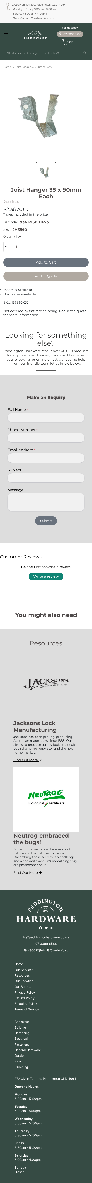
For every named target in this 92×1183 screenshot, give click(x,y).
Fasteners (22, 1044)
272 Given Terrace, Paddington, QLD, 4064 (39, 4)
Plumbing (21, 1067)
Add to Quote (46, 276)
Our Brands (23, 986)
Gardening (22, 1033)
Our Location (24, 981)
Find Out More (26, 760)
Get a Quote (20, 18)
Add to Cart (46, 262)
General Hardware (28, 1050)
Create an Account (42, 18)
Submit (46, 521)
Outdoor (21, 1055)
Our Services (24, 970)
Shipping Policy (26, 1003)
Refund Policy (25, 998)
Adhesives (22, 1022)
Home (7, 67)
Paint (18, 1061)
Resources (22, 975)
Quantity (12, 236)
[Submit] (85, 53)
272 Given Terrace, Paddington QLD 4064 (45, 1078)
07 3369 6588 (72, 34)
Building (20, 1027)
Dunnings (11, 201)
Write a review (46, 576)
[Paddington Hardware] (35, 34)
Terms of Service (27, 1009)
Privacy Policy (25, 992)
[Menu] (9, 35)
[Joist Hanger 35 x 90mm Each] (46, 114)
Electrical (21, 1038)
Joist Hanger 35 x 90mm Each (33, 67)
